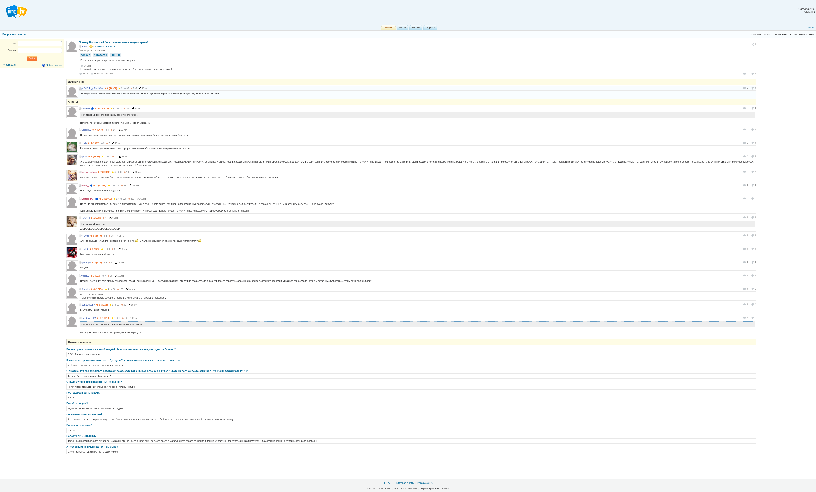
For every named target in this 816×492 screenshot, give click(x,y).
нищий (115, 54)
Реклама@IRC (425, 483)
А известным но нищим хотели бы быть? (92, 446)
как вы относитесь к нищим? (84, 414)
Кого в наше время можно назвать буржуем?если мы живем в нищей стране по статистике (123, 360)
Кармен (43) (87, 199)
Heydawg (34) (88, 318)
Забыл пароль (54, 65)
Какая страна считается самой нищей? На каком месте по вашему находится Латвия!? (121, 349)
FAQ (389, 483)
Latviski (810, 27)
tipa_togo (86, 262)
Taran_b (85, 217)
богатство (100, 54)
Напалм (85, 108)
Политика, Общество (105, 46)
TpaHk (84, 249)
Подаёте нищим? (77, 403)
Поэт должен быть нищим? (83, 392)
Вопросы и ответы (14, 34)
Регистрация (9, 64)
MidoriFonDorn (89, 172)
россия (85, 54)
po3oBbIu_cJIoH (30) (92, 88)
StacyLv (85, 289)
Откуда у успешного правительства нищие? (94, 381)
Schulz (84, 46)
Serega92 (86, 130)
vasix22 (85, 276)
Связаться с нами (404, 483)
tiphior (84, 156)
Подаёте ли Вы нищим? (81, 436)
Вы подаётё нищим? (79, 425)
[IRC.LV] (13, 10)
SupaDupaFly (88, 304)
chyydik (85, 235)
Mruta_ (85, 185)
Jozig (84, 143)
